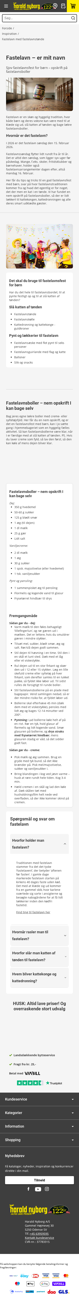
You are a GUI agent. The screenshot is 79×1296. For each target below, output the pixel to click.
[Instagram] (47, 1189)
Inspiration (9, 34)
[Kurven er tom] (73, 6)
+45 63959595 (39, 1234)
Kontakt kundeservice (39, 1238)
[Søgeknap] (73, 18)
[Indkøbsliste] (64, 6)
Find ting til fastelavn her (33, 912)
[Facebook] (29, 1189)
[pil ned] (73, 1099)
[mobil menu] (6, 6)
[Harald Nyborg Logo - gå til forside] (34, 6)
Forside (7, 28)
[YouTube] (38, 1189)
